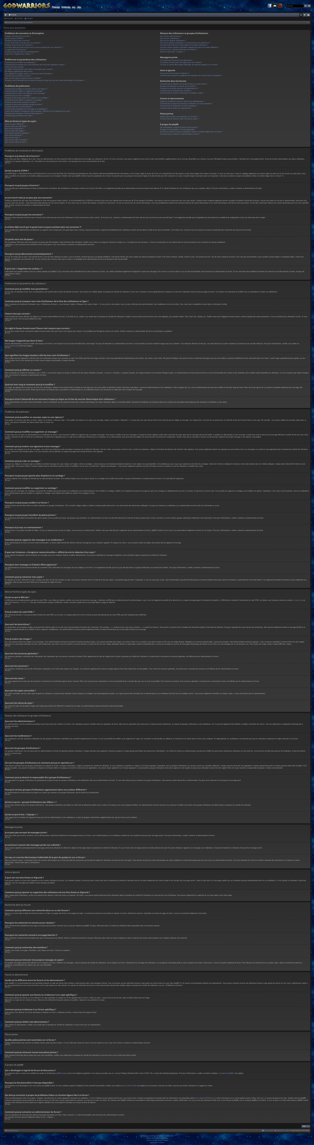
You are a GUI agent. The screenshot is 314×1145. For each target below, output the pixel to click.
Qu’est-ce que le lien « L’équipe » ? (172, 52)
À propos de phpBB (226, 1073)
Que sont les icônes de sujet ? (16, 142)
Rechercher (9, 18)
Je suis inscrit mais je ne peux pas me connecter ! (23, 43)
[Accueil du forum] (46, 6)
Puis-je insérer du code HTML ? (16, 126)
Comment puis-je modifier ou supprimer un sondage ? (24, 100)
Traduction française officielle (154, 1140)
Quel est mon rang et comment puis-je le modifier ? (23, 78)
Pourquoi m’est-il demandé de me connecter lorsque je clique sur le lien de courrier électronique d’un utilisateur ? (45, 80)
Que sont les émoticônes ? (14, 129)
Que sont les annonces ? (14, 135)
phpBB (151, 1136)
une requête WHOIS (203, 1098)
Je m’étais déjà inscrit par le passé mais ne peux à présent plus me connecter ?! (33, 47)
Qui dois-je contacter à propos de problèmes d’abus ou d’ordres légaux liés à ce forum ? (191, 132)
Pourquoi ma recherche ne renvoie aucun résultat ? (178, 86)
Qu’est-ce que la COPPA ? (14, 38)
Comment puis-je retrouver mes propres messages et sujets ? (182, 93)
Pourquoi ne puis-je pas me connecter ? (19, 45)
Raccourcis (6, 15)
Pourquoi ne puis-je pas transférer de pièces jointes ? (24, 104)
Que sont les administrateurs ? (171, 36)
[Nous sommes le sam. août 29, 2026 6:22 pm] (308, 22)
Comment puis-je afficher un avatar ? (18, 76)
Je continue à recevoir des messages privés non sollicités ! (181, 62)
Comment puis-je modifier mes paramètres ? (20, 62)
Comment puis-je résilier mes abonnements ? (176, 108)
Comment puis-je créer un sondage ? (18, 96)
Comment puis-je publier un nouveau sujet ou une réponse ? (26, 89)
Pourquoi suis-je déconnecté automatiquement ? (22, 52)
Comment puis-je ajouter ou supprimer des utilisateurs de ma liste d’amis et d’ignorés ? (191, 75)
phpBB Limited (61, 1073)
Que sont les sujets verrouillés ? (16, 140)
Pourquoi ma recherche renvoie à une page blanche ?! (179, 88)
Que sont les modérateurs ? (170, 38)
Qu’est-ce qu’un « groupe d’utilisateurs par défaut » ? (179, 49)
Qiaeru (166, 1140)
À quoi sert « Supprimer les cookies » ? (19, 54)
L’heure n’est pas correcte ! (14, 67)
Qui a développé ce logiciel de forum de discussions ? (179, 127)
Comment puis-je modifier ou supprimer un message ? (24, 91)
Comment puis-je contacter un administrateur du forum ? (180, 134)
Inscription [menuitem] (308, 15)
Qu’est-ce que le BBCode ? (14, 124)
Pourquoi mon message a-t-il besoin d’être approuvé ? (24, 113)
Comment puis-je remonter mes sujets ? (19, 116)
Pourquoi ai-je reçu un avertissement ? (18, 107)
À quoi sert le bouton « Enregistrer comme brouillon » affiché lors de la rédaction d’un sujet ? (38, 111)
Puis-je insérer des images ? (15, 131)
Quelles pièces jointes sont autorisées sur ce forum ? (179, 116)
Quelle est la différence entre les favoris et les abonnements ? (182, 101)
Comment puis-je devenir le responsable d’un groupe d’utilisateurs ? (184, 45)
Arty (152, 1138)
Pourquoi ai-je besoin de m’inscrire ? (18, 36)
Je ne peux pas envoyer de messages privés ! (176, 60)
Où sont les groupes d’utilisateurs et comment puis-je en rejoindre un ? (185, 43)
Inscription (30, 18)
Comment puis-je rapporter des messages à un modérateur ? (26, 109)
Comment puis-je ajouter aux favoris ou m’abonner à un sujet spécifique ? (186, 103)
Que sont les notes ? (12, 137)
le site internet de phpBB (13, 346)
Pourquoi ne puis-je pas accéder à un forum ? (21, 102)
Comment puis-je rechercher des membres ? (176, 91)
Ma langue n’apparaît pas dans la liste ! (19, 71)
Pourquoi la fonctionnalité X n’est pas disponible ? (178, 129)
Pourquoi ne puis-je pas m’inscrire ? (17, 40)
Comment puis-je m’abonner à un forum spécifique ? (178, 106)
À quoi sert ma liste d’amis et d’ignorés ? (174, 73)
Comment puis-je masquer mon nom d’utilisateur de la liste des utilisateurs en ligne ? (35, 65)
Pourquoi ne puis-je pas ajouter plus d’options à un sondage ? (27, 98)
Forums (13, 15)
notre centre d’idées (130, 1086)
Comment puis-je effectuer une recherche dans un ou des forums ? (184, 84)
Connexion (20, 18)
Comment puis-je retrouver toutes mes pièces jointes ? (179, 119)
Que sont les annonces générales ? (17, 133)
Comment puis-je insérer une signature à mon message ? (25, 93)
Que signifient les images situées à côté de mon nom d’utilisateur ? (29, 74)
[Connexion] (280, 5)
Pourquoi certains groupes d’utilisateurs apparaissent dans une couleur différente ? (189, 47)
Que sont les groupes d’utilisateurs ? (173, 40)
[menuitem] (301, 15)
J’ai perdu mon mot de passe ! (15, 49)
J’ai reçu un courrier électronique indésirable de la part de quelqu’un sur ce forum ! (189, 65)
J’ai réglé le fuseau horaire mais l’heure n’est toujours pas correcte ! (29, 69)
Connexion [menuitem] (305, 15)
